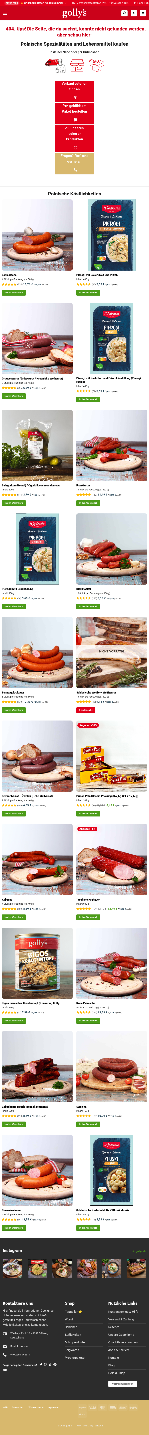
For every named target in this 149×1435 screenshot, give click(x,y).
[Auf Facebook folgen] (41, 1365)
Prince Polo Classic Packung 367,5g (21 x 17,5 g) (107, 796)
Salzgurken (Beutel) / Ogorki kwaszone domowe (31, 485)
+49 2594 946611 (20, 1354)
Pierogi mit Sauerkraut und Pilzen (97, 275)
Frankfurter (83, 485)
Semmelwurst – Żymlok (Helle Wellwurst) (27, 796)
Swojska (81, 1106)
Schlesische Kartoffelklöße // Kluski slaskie (102, 1210)
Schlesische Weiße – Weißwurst (96, 692)
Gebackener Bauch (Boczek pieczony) (25, 1106)
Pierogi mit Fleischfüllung (17, 589)
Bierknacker (83, 589)
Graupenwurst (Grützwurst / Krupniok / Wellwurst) (32, 378)
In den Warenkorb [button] (14, 292)
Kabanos (7, 899)
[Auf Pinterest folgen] (55, 1365)
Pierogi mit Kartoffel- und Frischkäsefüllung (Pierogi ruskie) (108, 380)
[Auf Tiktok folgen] (50, 1365)
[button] (5, 13)
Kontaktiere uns (19, 1346)
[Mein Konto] (134, 13)
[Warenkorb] (143, 13)
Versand (99, 1425)
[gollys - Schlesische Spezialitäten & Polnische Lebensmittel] (74, 13)
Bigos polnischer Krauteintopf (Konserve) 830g (31, 1003)
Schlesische (9, 275)
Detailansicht (85, 710)
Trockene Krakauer (88, 899)
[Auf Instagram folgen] (45, 1365)
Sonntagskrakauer (13, 692)
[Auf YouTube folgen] (5, 1370)
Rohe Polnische (85, 1003)
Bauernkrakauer (11, 1210)
